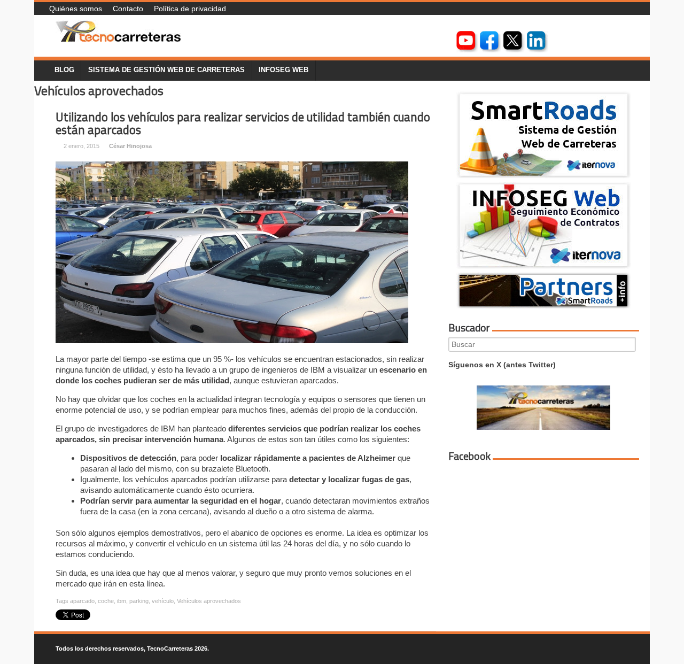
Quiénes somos (75, 8)
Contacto (128, 8)
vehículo (163, 601)
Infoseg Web (283, 70)
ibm (121, 601)
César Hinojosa (130, 146)
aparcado (82, 601)
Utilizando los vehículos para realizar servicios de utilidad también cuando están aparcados (243, 124)
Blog (64, 70)
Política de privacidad (190, 8)
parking (139, 601)
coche (106, 601)
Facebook (469, 456)
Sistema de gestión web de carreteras (166, 70)
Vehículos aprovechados (209, 601)
